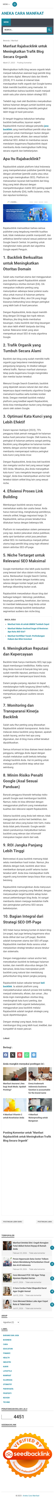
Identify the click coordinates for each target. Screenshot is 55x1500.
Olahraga (7, 1380)
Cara (5, 1344)
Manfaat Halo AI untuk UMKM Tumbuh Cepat (28, 624)
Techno (6, 1402)
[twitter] (12, 1055)
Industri (7, 1362)
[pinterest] (19, 1055)
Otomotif (7, 1384)
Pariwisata (8, 1389)
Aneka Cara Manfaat (22, 13)
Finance (6, 1353)
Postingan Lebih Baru (12, 1222)
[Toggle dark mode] (14, 4)
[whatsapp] (26, 1055)
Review (6, 1398)
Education (8, 1349)
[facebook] (5, 1055)
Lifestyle (7, 1371)
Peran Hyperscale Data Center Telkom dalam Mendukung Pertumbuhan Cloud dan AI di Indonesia (31, 1262)
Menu (5, 4)
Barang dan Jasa (11, 1335)
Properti (7, 1393)
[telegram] (33, 1055)
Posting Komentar (24, 63)
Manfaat (7, 1375)
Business (7, 1340)
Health (6, 1358)
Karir (5, 1367)
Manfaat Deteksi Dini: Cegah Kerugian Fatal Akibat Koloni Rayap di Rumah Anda (30, 1246)
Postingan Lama (45, 1222)
